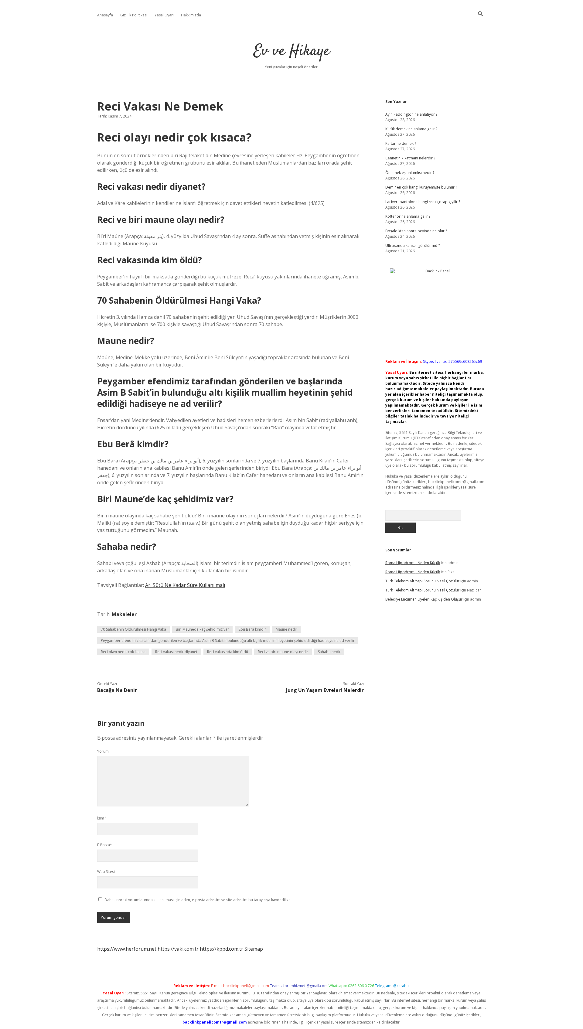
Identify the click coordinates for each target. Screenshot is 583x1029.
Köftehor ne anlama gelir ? (407, 216)
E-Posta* (104, 844)
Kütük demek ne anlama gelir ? (411, 128)
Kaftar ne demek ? (400, 143)
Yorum (103, 751)
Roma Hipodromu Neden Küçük (412, 562)
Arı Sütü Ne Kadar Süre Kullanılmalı (185, 585)
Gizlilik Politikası (133, 15)
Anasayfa (105, 15)
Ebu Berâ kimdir (252, 629)
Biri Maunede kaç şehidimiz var (202, 629)
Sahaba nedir (329, 651)
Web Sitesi (106, 871)
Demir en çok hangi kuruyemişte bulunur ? (421, 187)
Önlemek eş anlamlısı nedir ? (409, 172)
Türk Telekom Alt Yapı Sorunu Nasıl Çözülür (422, 581)
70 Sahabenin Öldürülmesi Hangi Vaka (133, 629)
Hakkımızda (191, 15)
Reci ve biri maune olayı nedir (283, 651)
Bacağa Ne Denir (117, 690)
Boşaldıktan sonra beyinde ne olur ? (416, 230)
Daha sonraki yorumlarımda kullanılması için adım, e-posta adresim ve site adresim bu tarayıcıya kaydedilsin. (198, 899)
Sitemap (253, 949)
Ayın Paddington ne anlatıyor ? (411, 114)
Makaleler (124, 614)
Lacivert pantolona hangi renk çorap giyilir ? (422, 201)
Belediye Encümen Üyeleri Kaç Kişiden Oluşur (423, 599)
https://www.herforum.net (126, 949)
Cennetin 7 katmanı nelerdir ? (410, 158)
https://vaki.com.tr (178, 949)
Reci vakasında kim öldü (227, 651)
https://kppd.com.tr (221, 949)
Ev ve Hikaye (292, 51)
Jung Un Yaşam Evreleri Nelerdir (325, 690)
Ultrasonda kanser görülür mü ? (412, 245)
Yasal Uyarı (164, 15)
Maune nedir (286, 629)
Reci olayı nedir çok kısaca (123, 651)
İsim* (101, 818)
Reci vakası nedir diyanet (176, 651)
